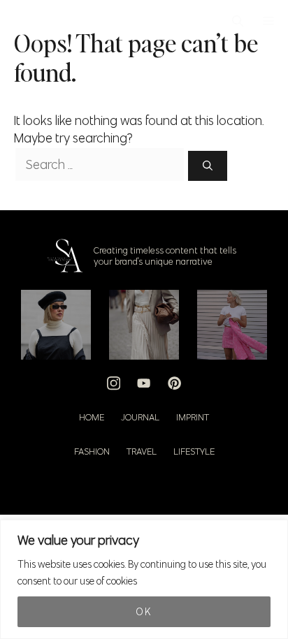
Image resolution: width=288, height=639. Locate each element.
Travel (142, 451)
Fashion (92, 451)
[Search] (207, 166)
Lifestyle (194, 451)
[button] (237, 21)
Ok (144, 611)
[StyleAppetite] (22, 21)
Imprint (192, 417)
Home (91, 417)
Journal (140, 417)
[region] (144, 579)
